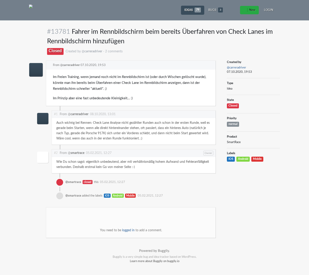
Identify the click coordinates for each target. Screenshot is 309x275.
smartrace (77, 153)
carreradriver (71, 65)
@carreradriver (236, 67)
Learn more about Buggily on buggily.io (154, 261)
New (252, 10)
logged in (128, 230)
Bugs (214, 10)
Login (268, 10)
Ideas (191, 10)
